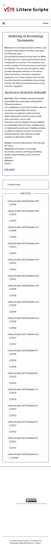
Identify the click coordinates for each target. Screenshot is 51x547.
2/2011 (12, 441)
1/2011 (12, 448)
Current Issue (14, 184)
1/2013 (12, 415)
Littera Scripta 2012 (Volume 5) (22, 421)
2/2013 (12, 409)
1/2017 (12, 344)
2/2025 (12, 214)
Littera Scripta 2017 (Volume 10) (23, 334)
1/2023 (12, 253)
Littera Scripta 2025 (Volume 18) (23, 211)
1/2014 (12, 399)
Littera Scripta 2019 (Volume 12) (23, 301)
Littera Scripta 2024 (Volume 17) (23, 227)
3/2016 (12, 354)
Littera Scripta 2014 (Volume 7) (22, 389)
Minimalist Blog (17, 543)
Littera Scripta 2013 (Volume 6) (22, 405)
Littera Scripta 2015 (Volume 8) (22, 373)
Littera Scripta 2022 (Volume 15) (23, 259)
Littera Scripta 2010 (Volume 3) (22, 454)
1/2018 (12, 328)
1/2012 (12, 431)
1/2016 (12, 366)
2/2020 (12, 289)
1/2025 (12, 220)
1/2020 (12, 295)
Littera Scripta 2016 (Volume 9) (22, 350)
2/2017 (12, 337)
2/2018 (12, 321)
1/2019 (12, 311)
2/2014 (12, 392)
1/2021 (12, 279)
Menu (45, 23)
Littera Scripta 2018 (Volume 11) (23, 318)
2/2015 (12, 376)
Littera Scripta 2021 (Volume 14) (23, 275)
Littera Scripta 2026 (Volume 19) (23, 201)
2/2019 (12, 305)
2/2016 (12, 360)
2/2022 (12, 263)
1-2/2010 (13, 457)
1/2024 (12, 237)
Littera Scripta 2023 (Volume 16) (23, 243)
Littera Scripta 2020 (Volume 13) (23, 285)
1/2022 (12, 269)
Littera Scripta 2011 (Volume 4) (22, 438)
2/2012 (12, 425)
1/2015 (12, 383)
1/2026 (12, 204)
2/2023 (12, 246)
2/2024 (12, 230)
